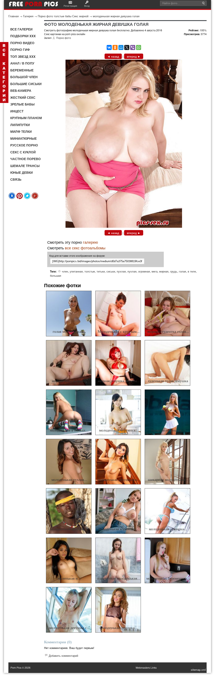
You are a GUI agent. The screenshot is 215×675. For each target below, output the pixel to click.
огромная (144, 271)
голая (182, 271)
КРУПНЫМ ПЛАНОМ (26, 118)
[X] (126, 47)
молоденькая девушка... (69, 529)
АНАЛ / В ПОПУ (22, 63)
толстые (89, 271)
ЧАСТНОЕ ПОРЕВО (25, 159)
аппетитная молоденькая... (118, 578)
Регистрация (70, 5)
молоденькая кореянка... (118, 430)
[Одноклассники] (115, 47)
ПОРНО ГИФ (20, 49)
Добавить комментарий (63, 656)
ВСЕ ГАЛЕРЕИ (21, 29)
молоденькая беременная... (168, 578)
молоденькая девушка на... (118, 480)
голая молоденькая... (69, 331)
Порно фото (63, 37)
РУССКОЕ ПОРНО (24, 145)
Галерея (28, 16)
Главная (13, 16)
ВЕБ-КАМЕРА (20, 90)
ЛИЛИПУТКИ (20, 124)
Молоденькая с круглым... (119, 331)
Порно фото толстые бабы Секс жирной (63, 16)
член (65, 271)
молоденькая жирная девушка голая (116, 16)
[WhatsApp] (138, 47)
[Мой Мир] (120, 47)
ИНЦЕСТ (17, 111)
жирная (163, 271)
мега (154, 271)
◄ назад (113, 56)
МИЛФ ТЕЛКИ (21, 131)
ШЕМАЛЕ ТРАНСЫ (25, 165)
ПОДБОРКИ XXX (23, 36)
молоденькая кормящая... (118, 529)
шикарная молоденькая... (168, 480)
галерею (90, 242)
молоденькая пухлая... (69, 480)
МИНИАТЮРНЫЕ (23, 138)
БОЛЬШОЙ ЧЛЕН (24, 77)
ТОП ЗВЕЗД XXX (22, 56)
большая (55, 276)
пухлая (121, 271)
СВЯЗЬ (15, 179)
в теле (192, 271)
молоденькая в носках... (69, 430)
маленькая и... (69, 578)
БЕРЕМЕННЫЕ (22, 70)
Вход (86, 5)
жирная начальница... (69, 381)
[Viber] (132, 47)
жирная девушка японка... (119, 381)
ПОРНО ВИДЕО (22, 43)
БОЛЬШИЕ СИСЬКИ (26, 84)
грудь (173, 271)
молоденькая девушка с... (69, 628)
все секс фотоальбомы (85, 247)
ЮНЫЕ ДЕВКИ (21, 172)
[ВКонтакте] (109, 47)
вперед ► (133, 56)
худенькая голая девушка (168, 381)
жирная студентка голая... (168, 331)
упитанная (76, 271)
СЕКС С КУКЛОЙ (23, 152)
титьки (101, 271)
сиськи (110, 271)
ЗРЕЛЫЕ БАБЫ (22, 104)
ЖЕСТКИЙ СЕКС (22, 97)
